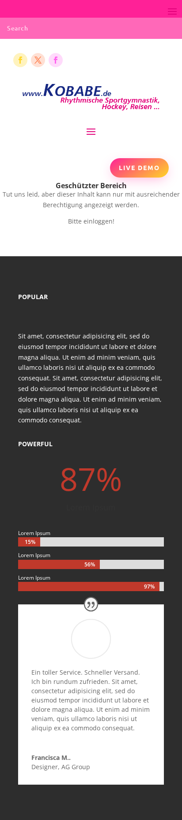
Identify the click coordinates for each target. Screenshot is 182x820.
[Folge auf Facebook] (20, 60)
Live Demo (139, 167)
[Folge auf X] (38, 60)
